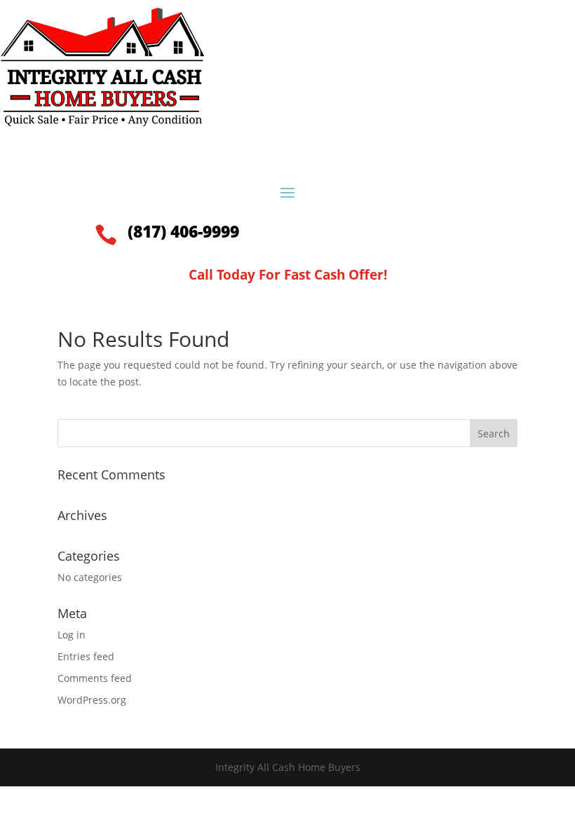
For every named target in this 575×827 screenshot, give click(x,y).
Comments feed (95, 678)
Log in (72, 634)
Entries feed (86, 656)
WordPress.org (92, 699)
